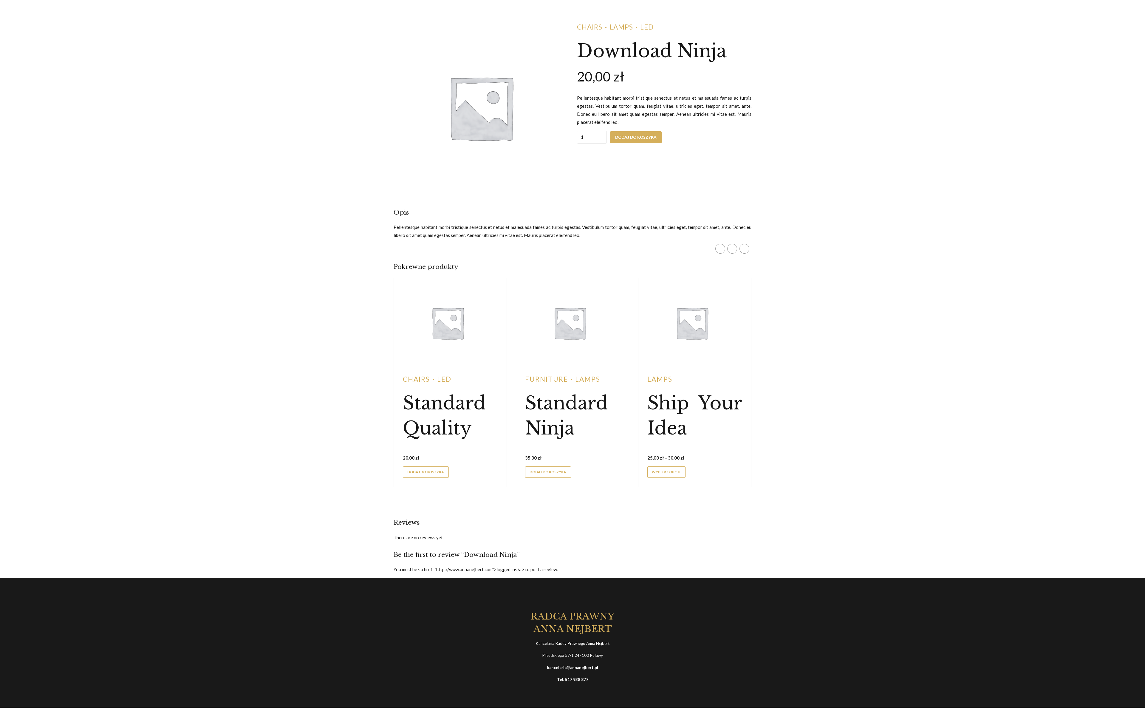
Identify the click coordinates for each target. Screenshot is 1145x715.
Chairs (589, 27)
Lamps (621, 27)
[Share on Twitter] (732, 249)
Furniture (546, 379)
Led (647, 27)
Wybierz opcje (666, 472)
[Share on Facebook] (720, 249)
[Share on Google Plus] (744, 249)
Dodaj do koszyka (636, 137)
